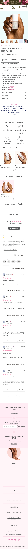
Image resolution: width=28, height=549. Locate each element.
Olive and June (8, 546)
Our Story (11, 469)
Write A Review (14, 228)
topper (18, 261)
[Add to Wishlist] (25, 46)
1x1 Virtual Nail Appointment (14, 534)
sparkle (13, 261)
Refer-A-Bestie (14, 413)
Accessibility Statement (14, 500)
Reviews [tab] (11, 214)
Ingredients (5, 98)
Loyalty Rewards (19, 479)
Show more (6, 265)
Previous (1, 41)
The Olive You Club (14, 474)
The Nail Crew (8, 479)
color (4, 261)
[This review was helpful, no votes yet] (21, 290)
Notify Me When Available (10, 63)
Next (26, 41)
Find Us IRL (14, 484)
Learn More (14, 443)
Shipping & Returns (16, 495)
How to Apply (5, 95)
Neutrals (12, 86)
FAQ (7, 495)
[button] (14, 519)
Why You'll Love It (7, 92)
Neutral (11, 87)
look (9, 261)
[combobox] (18, 268)
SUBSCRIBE (21, 426)
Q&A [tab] (17, 214)
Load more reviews (14, 396)
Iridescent (11, 89)
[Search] (19, 7)
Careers (18, 469)
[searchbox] (8, 255)
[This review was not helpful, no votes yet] (23, 290)
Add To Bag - (8, 170)
